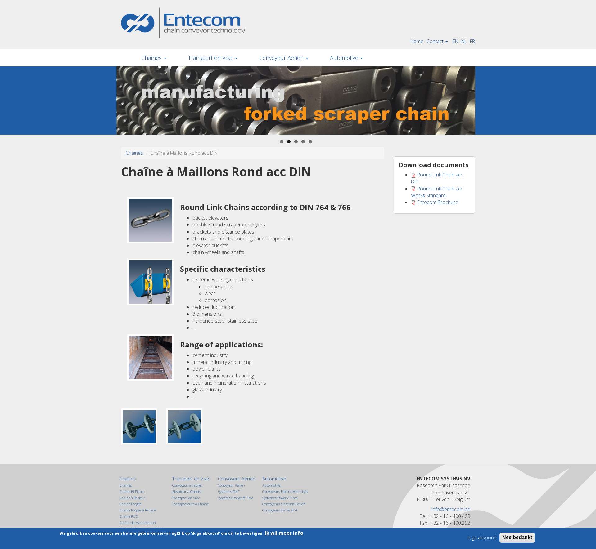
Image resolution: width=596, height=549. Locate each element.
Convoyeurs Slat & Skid (279, 510)
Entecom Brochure (437, 202)
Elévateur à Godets (186, 491)
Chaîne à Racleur (132, 497)
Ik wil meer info (284, 532)
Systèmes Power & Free (235, 497)
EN (455, 41)
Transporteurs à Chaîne (190, 504)
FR (472, 41)
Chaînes (152, 57)
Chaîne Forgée (130, 504)
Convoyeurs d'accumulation (283, 504)
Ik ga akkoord (481, 537)
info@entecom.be (450, 509)
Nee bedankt (517, 537)
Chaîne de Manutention (138, 522)
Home (416, 41)
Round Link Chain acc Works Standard (437, 192)
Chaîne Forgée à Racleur (138, 510)
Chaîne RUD (129, 516)
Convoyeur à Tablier (187, 485)
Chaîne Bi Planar (132, 491)
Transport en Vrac (211, 57)
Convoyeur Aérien (282, 57)
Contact (436, 41)
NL (464, 41)
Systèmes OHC (229, 491)
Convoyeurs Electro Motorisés (285, 491)
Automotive (345, 57)
